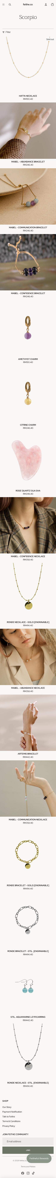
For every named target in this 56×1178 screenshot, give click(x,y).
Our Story (6, 1107)
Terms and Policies (28, 1166)
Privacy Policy (8, 1126)
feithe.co (23, 1160)
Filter (8, 32)
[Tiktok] (33, 1173)
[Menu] (3, 4)
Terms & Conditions (11, 1121)
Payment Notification (12, 1111)
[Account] (46, 4)
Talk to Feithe (8, 1116)
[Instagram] (28, 1173)
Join (28, 1150)
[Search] (10, 4)
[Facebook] (22, 1173)
